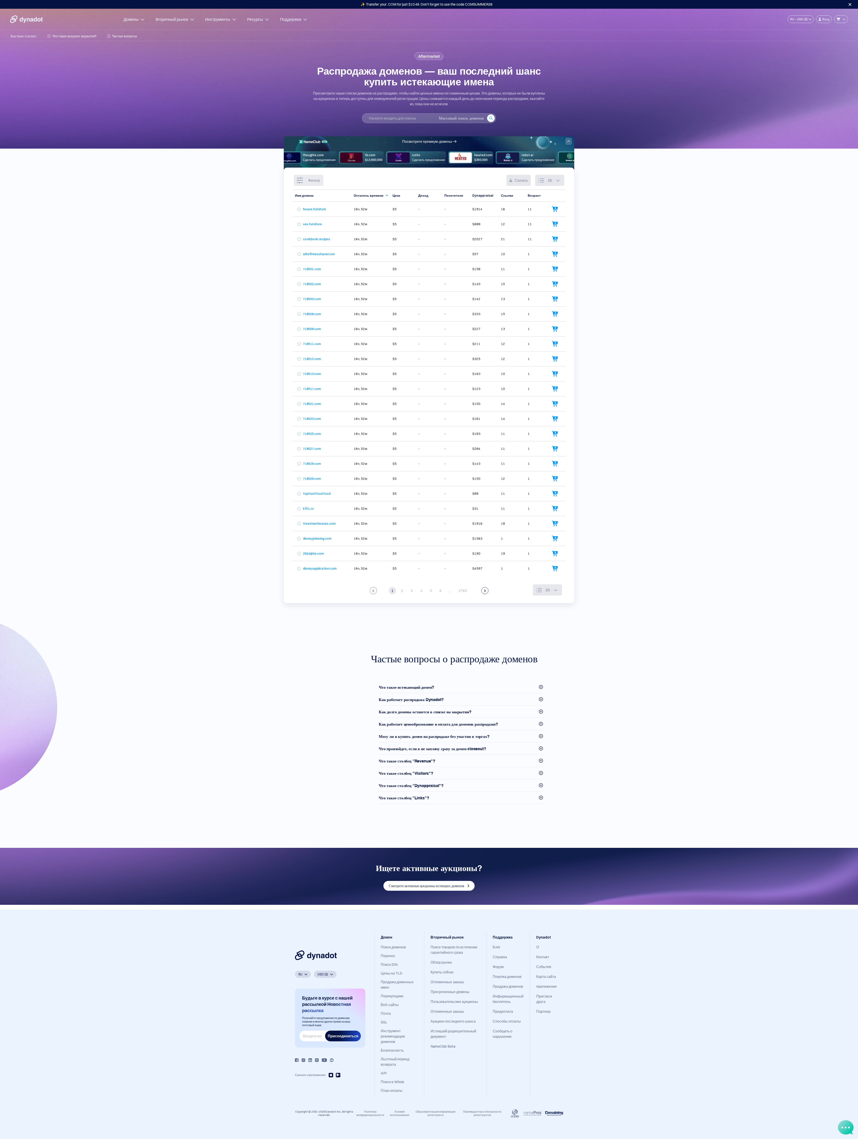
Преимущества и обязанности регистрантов (482, 1113)
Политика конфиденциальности (370, 1113)
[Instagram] (303, 1060)
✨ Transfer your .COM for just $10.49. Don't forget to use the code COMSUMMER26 (426, 4)
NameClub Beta (443, 1046)
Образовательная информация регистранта (436, 1113)
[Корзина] (841, 19)
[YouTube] (324, 1060)
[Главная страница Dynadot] (26, 19)
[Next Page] (484, 590)
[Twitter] (317, 1060)
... (450, 590)
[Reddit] (332, 1060)
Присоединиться (343, 1036)
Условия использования (399, 1113)
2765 (463, 590)
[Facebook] (297, 1060)
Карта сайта (546, 976)
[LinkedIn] (310, 1060)
